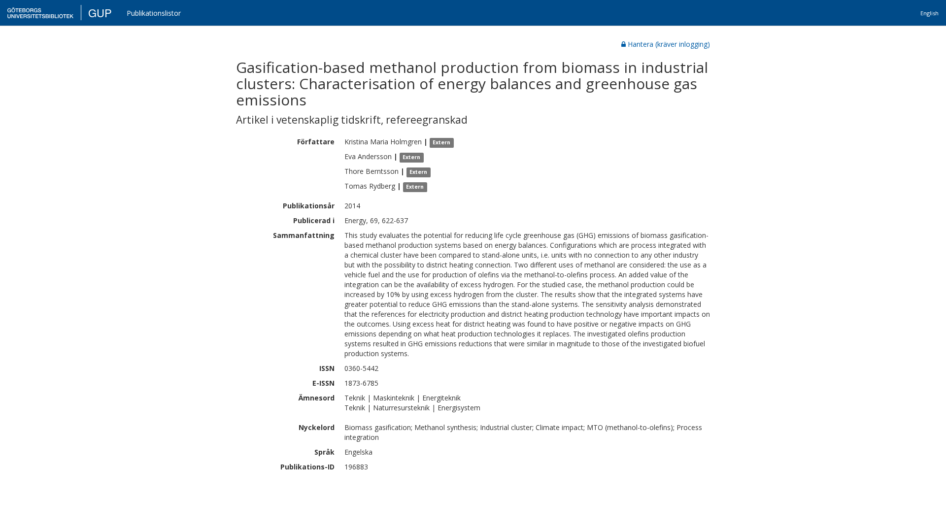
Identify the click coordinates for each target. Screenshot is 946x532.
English (929, 13)
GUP (100, 12)
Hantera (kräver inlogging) (669, 44)
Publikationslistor (154, 13)
